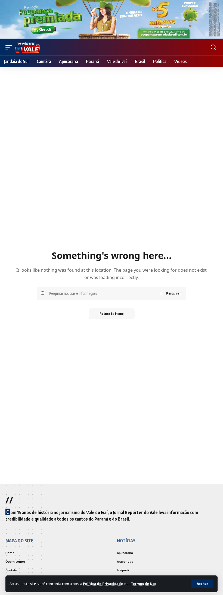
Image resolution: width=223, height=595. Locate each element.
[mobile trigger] (10, 47)
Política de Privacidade (103, 583)
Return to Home (112, 314)
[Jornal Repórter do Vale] (27, 47)
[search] (213, 47)
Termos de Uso (143, 583)
